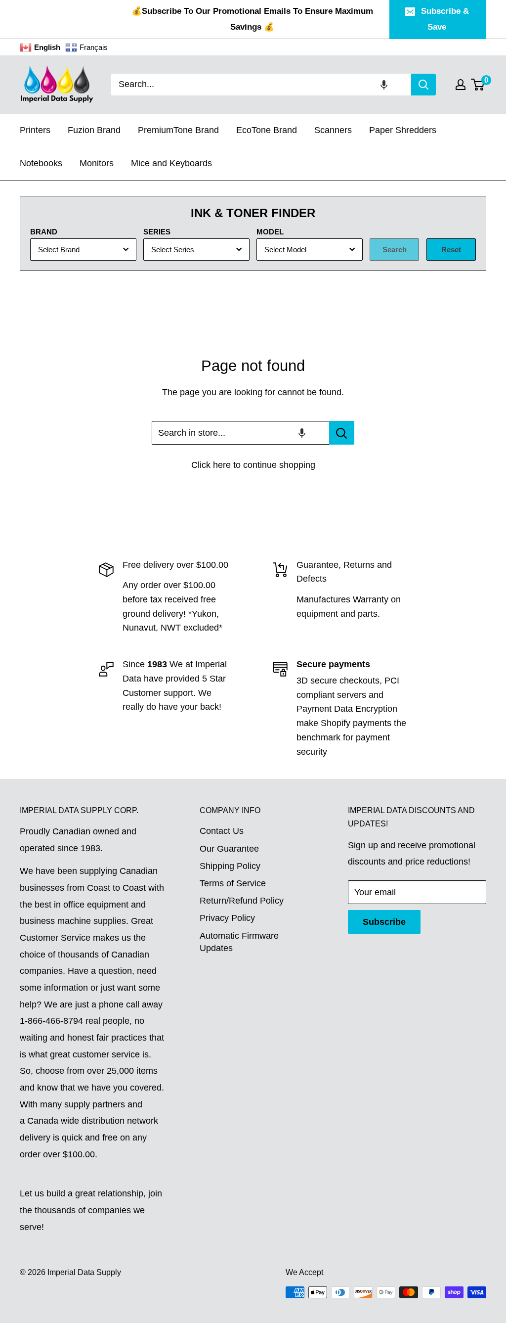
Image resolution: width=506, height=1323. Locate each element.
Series (156, 232)
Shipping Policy (230, 866)
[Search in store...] (341, 433)
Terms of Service (233, 883)
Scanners (333, 130)
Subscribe (384, 922)
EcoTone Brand (266, 130)
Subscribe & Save (445, 19)
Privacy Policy (227, 918)
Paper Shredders (402, 130)
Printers (35, 130)
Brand (43, 232)
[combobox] (261, 84)
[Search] (423, 84)
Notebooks (41, 163)
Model (270, 232)
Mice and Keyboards (171, 163)
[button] (384, 84)
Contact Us (222, 831)
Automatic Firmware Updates (239, 942)
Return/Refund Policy (242, 901)
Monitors (97, 163)
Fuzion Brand (94, 130)
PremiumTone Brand (178, 130)
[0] (478, 85)
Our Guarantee (229, 849)
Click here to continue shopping (253, 465)
